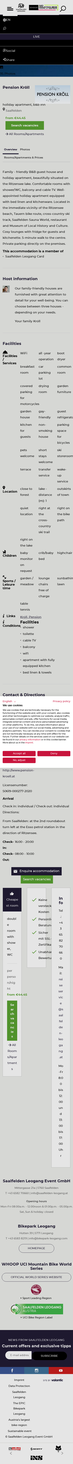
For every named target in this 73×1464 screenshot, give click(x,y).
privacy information (30, 740)
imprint (29, 743)
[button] (9, 702)
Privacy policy (61, 701)
